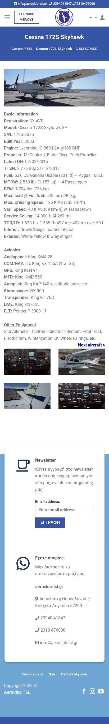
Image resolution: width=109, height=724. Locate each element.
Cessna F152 (22, 49)
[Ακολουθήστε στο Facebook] (84, 692)
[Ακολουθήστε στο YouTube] (101, 692)
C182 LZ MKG (86, 49)
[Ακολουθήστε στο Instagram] (92, 692)
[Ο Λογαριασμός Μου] (102, 17)
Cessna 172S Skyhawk (54, 49)
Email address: (47, 501)
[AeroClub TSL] (64, 17)
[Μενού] (7, 17)
